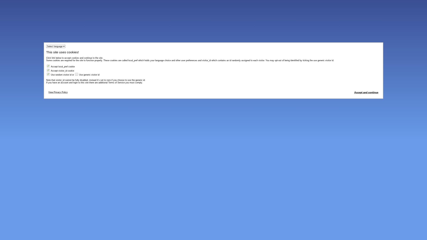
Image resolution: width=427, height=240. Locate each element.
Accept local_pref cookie (63, 66)
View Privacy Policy (58, 92)
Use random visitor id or (62, 75)
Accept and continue (366, 92)
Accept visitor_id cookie (62, 71)
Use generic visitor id (89, 75)
